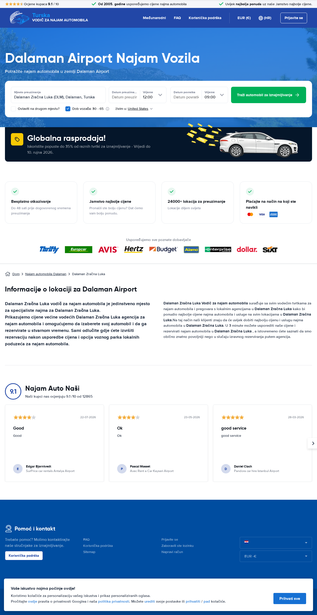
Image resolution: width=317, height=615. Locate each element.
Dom (16, 274)
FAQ (177, 18)
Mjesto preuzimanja (27, 92)
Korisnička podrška (205, 18)
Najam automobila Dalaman (45, 274)
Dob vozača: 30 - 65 (88, 109)
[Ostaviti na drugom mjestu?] (13, 108)
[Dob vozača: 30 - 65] (67, 108)
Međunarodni (154, 18)
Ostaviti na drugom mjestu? (38, 109)
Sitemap (89, 552)
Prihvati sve (289, 598)
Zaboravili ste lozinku (177, 546)
